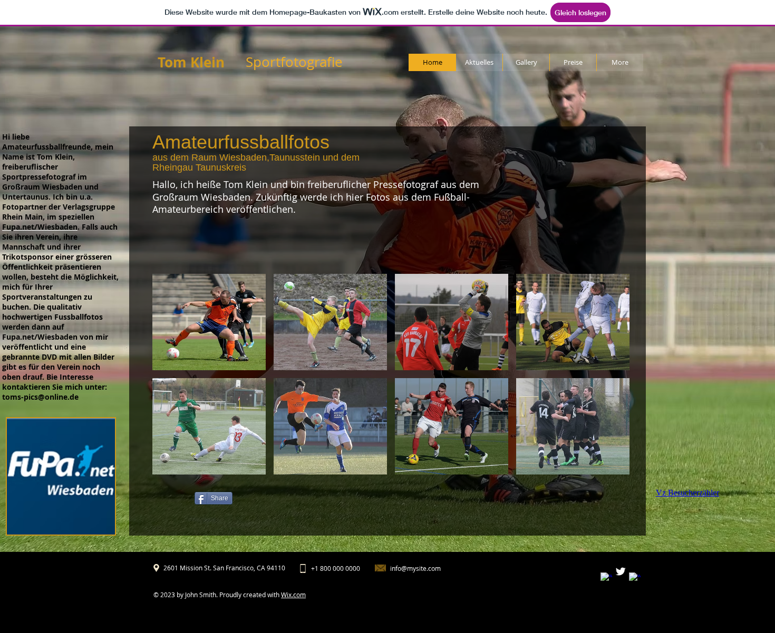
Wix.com (293, 594)
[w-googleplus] (635, 578)
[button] (209, 322)
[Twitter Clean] (620, 571)
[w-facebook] (606, 578)
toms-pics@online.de (40, 397)
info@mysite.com (415, 568)
